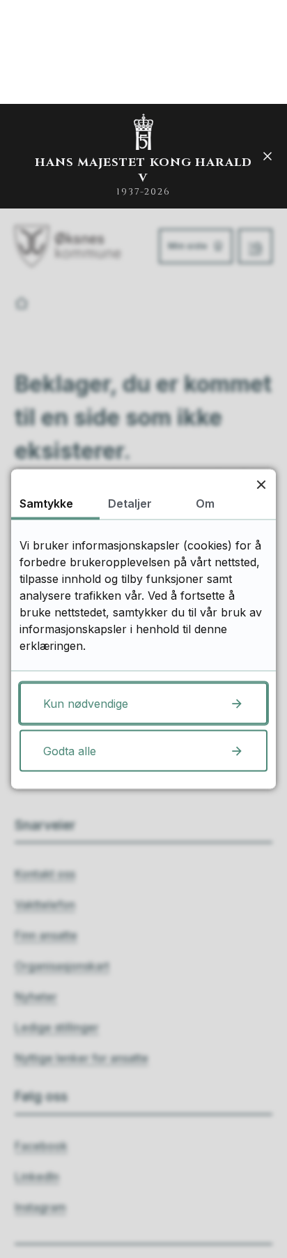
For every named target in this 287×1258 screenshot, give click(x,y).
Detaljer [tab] (130, 503)
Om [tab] (205, 503)
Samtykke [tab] (46, 503)
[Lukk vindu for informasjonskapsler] (260, 484)
